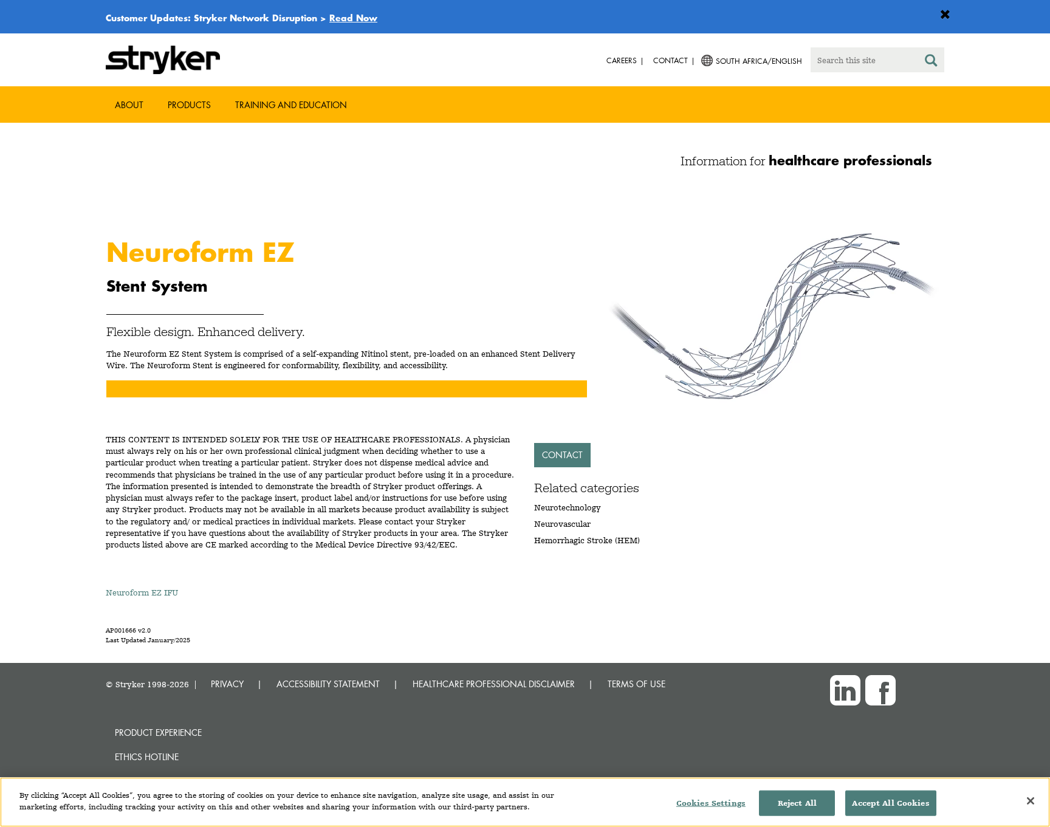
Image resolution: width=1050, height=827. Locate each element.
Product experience (158, 732)
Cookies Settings (711, 803)
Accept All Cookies (890, 803)
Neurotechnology (567, 507)
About (129, 105)
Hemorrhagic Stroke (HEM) (587, 540)
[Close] (1030, 801)
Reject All (797, 803)
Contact (562, 455)
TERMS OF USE (636, 684)
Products (189, 105)
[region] (525, 802)
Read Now (353, 18)
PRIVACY (227, 684)
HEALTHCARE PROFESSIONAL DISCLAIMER (494, 684)
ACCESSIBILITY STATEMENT (328, 684)
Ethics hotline (147, 757)
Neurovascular (562, 524)
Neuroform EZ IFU (142, 592)
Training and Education (291, 105)
